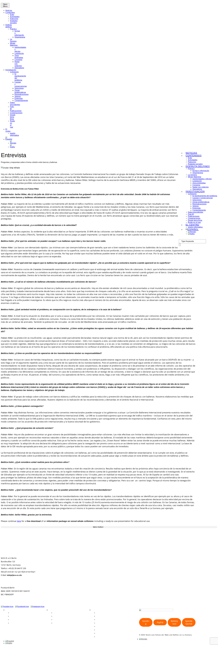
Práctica (13, 29)
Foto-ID (191, 214)
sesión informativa (14, 134)
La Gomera (13, 40)
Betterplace (174, 622)
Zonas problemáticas (20, 91)
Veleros (18, 96)
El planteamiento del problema (204, 196)
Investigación (10, 70)
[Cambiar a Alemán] (13, 143)
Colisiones (14, 72)
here (19, 521)
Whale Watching (13, 44)
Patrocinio (14, 19)
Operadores (19, 68)
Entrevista (19, 98)
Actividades (14, 17)
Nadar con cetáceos (200, 187)
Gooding (145, 622)
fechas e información (200, 171)
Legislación (19, 53)
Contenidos (10, 13)
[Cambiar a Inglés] (12, 147)
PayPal (160, 622)
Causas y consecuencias (202, 198)
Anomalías (100, 626)
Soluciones (19, 88)
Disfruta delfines (8, 26)
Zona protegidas (19, 57)
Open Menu (5, 5)
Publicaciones (15, 111)
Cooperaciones (16, 113)
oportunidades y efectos (202, 179)
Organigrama (20, 37)
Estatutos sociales (13, 22)
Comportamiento (21, 101)
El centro (7, 130)
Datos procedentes (15, 104)
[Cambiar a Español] (9, 641)
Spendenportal (188, 622)
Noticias (8, 10)
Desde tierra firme (12, 117)
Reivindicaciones (21, 94)
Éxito (12, 15)
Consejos (18, 60)
